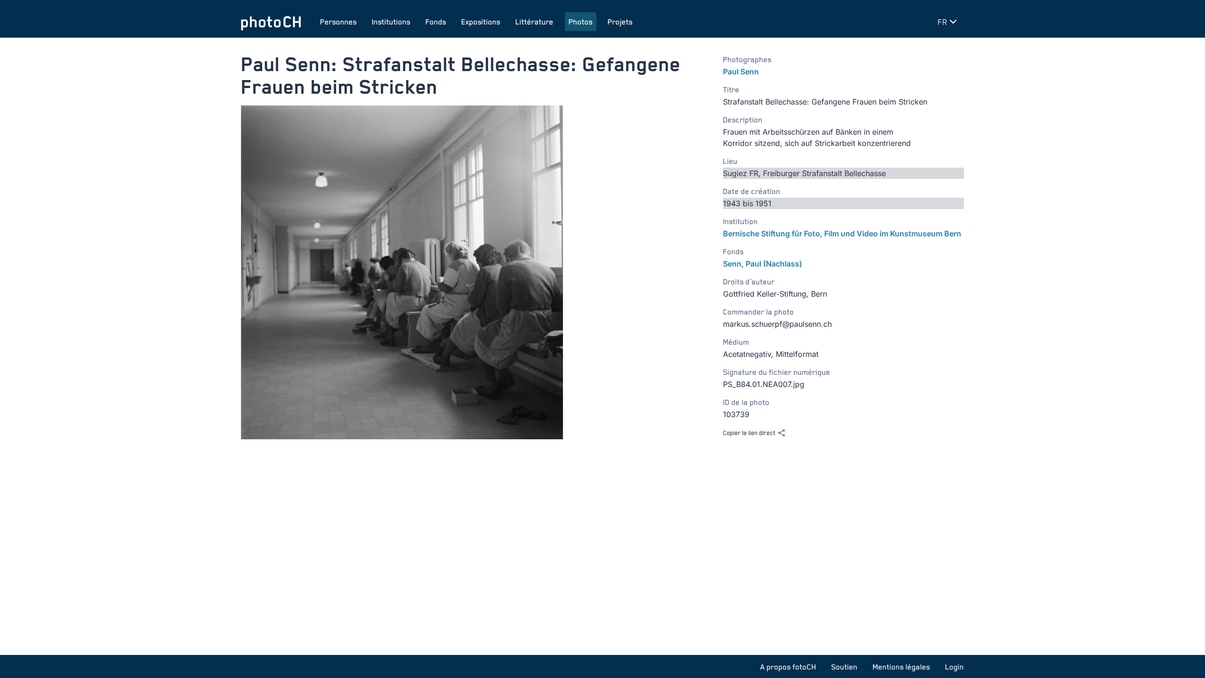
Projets (620, 21)
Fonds (436, 21)
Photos (581, 21)
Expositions (480, 21)
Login (954, 666)
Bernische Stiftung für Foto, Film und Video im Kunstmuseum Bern (842, 233)
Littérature (534, 21)
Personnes (338, 21)
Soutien (844, 666)
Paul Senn (741, 71)
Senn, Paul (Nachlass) (762, 263)
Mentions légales (901, 666)
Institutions (391, 21)
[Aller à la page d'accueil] (271, 22)
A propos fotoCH (788, 666)
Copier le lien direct (749, 432)
